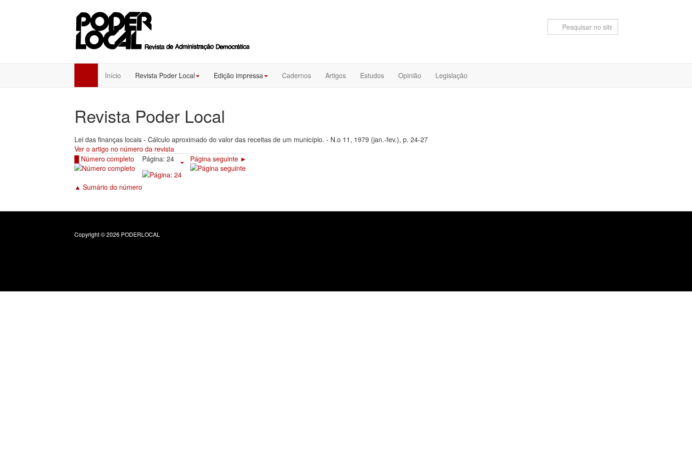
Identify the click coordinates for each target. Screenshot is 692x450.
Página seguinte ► (218, 158)
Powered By (575, 242)
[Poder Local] (163, 30)
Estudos (372, 75)
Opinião (409, 75)
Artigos (335, 75)
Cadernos (296, 75)
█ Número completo (104, 158)
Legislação (451, 75)
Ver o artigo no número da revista (124, 148)
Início (113, 75)
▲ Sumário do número (108, 187)
